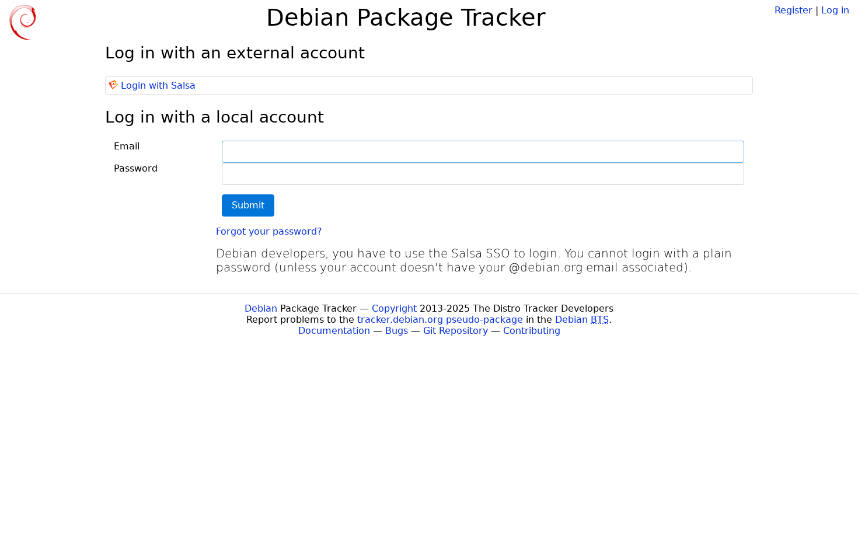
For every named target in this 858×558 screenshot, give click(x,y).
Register (793, 10)
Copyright (394, 308)
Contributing (531, 330)
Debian (261, 308)
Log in (835, 10)
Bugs (396, 330)
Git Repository (455, 330)
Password (136, 168)
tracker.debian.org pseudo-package (440, 319)
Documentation (334, 330)
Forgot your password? (269, 231)
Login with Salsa (158, 85)
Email (126, 146)
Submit (248, 205)
